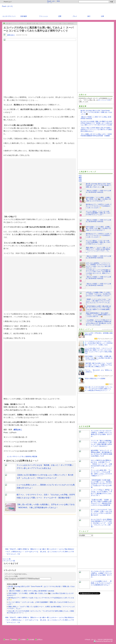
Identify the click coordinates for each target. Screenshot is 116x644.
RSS (58, 1)
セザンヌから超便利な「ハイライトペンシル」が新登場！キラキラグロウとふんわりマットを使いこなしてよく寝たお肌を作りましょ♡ (98, 265)
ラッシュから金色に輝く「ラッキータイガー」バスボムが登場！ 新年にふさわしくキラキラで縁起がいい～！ (101, 472)
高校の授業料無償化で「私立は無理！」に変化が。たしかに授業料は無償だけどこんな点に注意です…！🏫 (98, 314)
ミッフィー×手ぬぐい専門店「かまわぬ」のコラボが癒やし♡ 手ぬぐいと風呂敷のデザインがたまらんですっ (101, 492)
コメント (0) (6, 559)
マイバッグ (17, 456)
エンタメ (10, 456)
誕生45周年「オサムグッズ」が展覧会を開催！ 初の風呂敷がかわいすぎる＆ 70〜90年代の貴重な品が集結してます (101, 453)
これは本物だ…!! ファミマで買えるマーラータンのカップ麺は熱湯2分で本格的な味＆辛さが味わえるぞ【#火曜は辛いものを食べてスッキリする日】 (98, 322)
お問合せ (39, 639)
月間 (80, 179)
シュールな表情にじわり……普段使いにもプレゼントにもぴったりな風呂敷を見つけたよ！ (101, 583)
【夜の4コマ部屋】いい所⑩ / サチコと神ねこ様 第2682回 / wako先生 (98, 277)
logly (111, 329)
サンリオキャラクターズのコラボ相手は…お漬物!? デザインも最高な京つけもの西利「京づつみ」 (101, 433)
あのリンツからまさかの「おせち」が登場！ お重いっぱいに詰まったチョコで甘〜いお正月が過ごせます (101, 512)
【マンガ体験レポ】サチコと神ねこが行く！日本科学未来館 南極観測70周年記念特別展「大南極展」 (96, 135)
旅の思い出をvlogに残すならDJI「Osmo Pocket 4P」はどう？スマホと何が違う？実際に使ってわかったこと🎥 (96, 112)
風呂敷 (35, 456)
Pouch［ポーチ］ (8, 6)
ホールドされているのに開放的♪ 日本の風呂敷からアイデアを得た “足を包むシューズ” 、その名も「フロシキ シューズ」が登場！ (101, 523)
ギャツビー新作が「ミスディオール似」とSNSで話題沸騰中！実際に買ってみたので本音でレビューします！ (98, 213)
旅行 (88, 16)
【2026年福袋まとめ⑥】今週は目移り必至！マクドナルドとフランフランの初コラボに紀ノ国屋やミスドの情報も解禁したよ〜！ (98, 308)
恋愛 (59, 16)
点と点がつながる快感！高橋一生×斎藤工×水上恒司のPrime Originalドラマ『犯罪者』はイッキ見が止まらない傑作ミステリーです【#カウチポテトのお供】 (97, 123)
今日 (80, 175)
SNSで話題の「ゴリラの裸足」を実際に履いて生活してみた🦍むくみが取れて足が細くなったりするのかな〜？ (98, 199)
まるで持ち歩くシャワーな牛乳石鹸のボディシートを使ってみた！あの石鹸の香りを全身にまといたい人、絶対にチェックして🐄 (98, 272)
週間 (80, 177)
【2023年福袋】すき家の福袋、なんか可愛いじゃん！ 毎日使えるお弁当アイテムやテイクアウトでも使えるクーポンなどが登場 (101, 483)
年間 (80, 181)
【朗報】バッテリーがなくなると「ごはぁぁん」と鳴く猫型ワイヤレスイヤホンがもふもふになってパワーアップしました (98, 302)
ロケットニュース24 (104, 100)
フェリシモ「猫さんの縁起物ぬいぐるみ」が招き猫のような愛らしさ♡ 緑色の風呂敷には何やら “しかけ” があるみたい (101, 443)
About (7, 639)
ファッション (43, 16)
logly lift (73, 461)
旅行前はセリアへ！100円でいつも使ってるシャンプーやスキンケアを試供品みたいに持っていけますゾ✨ (98, 206)
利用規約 (14, 639)
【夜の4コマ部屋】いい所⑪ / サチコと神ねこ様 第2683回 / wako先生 (31, 591)
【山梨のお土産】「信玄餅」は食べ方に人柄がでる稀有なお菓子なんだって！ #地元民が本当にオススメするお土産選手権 (101, 502)
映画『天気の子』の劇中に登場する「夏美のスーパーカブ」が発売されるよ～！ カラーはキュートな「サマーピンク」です (22, 551)
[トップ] (4, 23)
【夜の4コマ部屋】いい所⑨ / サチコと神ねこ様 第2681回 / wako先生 (98, 284)
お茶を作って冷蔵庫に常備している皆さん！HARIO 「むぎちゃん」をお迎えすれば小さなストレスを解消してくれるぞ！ (98, 294)
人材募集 (23, 639)
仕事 (102, 16)
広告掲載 (31, 639)
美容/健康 (23, 16)
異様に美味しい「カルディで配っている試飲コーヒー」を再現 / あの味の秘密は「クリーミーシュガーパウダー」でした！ (98, 250)
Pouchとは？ (7, 1)
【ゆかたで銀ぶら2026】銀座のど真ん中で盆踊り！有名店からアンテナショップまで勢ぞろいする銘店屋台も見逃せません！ (96, 129)
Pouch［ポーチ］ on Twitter (51, 1)
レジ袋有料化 (27, 456)
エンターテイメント (9, 16)
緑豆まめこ (11, 35)
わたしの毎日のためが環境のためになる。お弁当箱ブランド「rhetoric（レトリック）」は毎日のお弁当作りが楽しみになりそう (101, 463)
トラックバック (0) (8, 561)
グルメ (75, 16)
